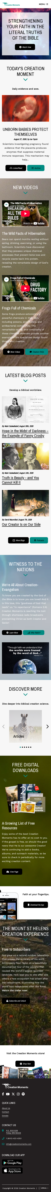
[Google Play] (12, 1162)
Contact (5, 1112)
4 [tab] (26, 747)
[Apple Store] (12, 1170)
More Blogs (20, 540)
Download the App (37, 904)
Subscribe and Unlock (17, 1000)
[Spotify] (23, 1094)
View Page (13, 871)
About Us (6, 1108)
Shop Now (26, 1063)
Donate (5, 1116)
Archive (37, 168)
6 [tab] (30, 747)
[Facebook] (3, 1094)
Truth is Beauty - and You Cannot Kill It (20, 480)
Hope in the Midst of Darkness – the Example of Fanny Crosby (25, 433)
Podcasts (40, 540)
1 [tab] (20, 747)
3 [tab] (24, 747)
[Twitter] (13, 1094)
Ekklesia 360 (43, 1188)
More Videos (15, 351)
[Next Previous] (3, 726)
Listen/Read (17, 168)
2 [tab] (22, 747)
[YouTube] (8, 1094)
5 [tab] (28, 747)
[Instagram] (18, 1094)
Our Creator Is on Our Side (21, 524)
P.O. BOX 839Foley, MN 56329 (13, 1131)
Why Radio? (35, 632)
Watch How (26, 47)
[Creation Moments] (11, 4)
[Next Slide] (47, 726)
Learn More (13, 632)
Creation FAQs (38, 351)
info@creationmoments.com (18, 1144)
